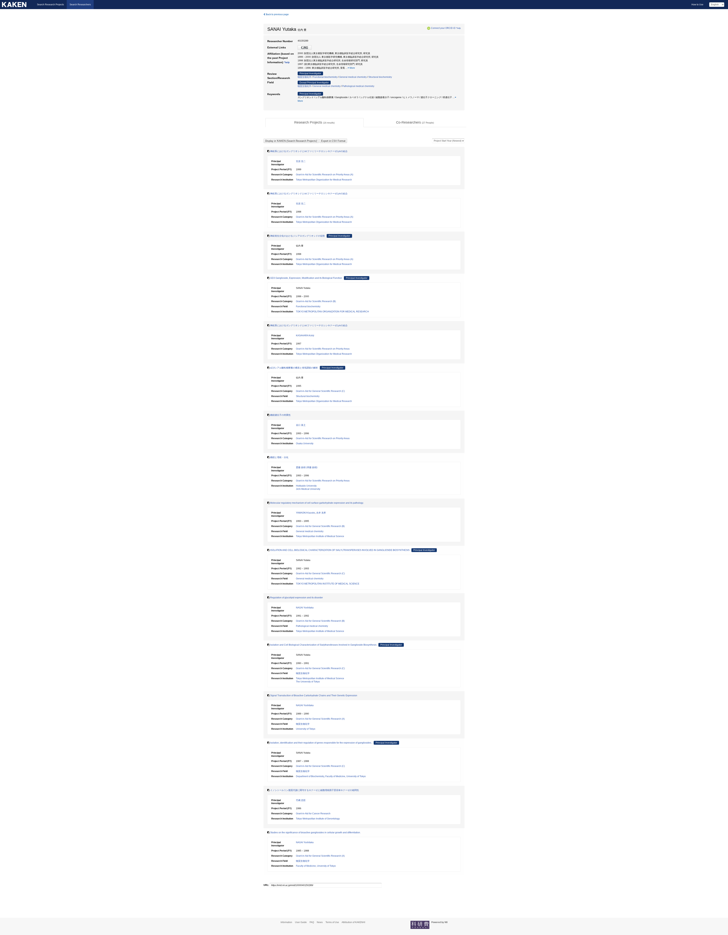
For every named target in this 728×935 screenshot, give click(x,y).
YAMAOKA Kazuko (305, 512)
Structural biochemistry (380, 77)
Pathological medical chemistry (358, 86)
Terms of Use (332, 922)
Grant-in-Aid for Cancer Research (313, 813)
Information (286, 922)
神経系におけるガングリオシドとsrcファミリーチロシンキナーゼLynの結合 (309, 151)
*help (458, 28)
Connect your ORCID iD (443, 28)
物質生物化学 (304, 77)
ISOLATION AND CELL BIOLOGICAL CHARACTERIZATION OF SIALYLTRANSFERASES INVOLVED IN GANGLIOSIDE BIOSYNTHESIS (340, 550)
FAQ (312, 922)
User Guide (301, 922)
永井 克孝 (321, 512)
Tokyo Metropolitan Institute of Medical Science (320, 536)
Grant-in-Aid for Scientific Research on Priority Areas (323, 348)
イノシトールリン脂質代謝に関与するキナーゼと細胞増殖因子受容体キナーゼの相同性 (314, 790)
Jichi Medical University (308, 489)
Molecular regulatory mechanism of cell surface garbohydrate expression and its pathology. (317, 503)
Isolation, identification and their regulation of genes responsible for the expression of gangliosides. (321, 742)
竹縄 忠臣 (301, 800)
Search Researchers (80, 4)
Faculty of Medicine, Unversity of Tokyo (316, 866)
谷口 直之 (301, 425)
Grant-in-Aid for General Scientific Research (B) (320, 526)
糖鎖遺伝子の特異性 (280, 415)
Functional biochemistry (325, 77)
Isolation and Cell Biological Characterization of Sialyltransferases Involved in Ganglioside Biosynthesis (323, 645)
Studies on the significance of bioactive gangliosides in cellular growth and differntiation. (315, 832)
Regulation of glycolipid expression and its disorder (296, 597)
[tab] (314, 122)
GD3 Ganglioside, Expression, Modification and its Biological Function (306, 278)
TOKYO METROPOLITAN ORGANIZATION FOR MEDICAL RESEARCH (332, 311)
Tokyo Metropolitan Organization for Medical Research (324, 179)
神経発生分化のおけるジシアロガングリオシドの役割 (297, 236)
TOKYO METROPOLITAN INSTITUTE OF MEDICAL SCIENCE (327, 583)
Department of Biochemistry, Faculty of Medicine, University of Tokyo (331, 776)
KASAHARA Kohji (305, 335)
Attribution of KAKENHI (353, 922)
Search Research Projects (50, 4)
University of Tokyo (305, 729)
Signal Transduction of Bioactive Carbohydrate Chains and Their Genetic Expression (313, 695)
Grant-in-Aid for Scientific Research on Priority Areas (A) (324, 174)
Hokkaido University (306, 485)
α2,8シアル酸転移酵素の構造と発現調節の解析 (294, 367)
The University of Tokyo (308, 681)
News (320, 922)
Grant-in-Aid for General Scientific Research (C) (320, 391)
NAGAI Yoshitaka (305, 607)
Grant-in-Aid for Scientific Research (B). (316, 301)
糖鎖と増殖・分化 (279, 457)
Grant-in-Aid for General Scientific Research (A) (320, 719)
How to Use (697, 4)
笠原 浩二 (301, 161)
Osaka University (304, 443)
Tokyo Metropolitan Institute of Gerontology (318, 818)
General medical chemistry (353, 77)
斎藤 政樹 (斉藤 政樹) (306, 467)
